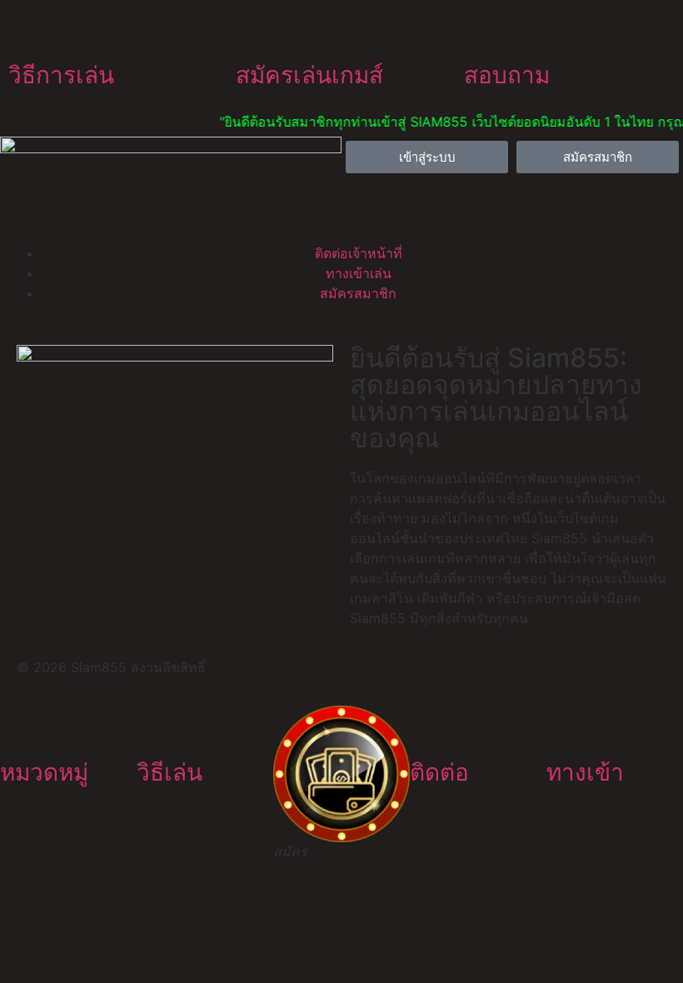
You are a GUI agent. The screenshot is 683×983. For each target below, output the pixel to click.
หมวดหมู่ (44, 772)
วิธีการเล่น (61, 75)
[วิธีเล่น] (157, 726)
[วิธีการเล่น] (29, 29)
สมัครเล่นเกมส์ (309, 75)
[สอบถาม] (485, 29)
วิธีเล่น (169, 772)
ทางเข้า (585, 772)
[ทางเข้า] (567, 726)
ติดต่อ (439, 772)
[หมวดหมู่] (21, 726)
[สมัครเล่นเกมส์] (256, 29)
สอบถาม (507, 75)
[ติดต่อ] (430, 726)
